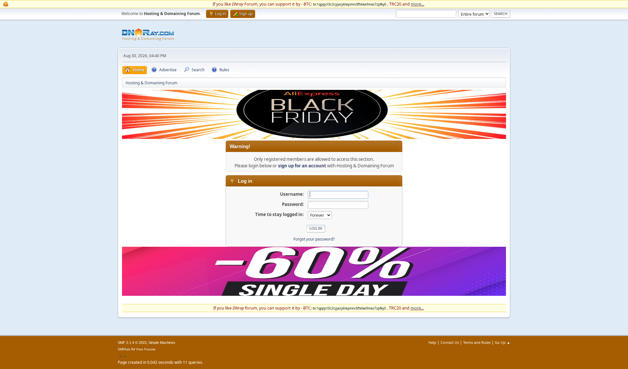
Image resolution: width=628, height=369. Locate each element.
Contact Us (450, 342)
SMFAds (124, 349)
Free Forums (145, 349)
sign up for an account (302, 166)
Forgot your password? (314, 239)
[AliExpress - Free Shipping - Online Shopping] (314, 137)
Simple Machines (161, 342)
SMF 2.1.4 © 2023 (132, 342)
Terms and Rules (477, 342)
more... (417, 4)
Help (432, 342)
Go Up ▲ (502, 342)
